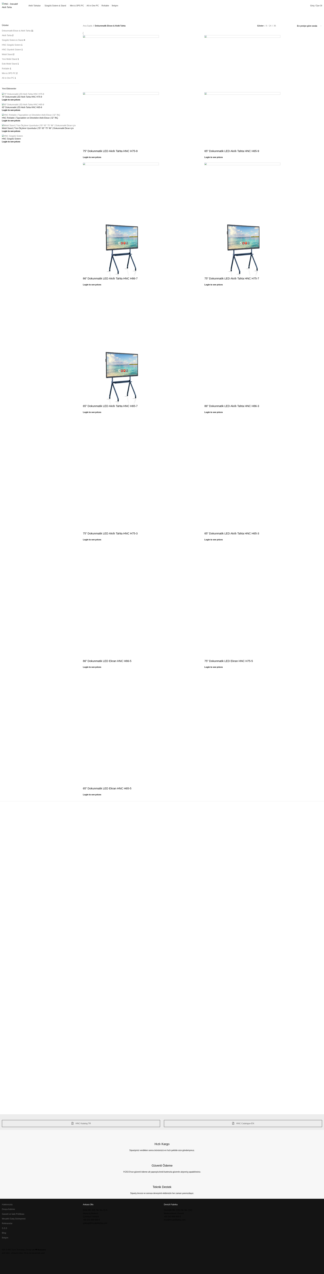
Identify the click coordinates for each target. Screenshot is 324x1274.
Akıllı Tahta (7, 35)
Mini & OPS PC (9, 73)
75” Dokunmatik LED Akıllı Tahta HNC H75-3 (110, 533)
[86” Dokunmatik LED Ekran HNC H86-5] (121, 573)
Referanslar (7, 1223)
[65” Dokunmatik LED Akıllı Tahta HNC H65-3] (242, 446)
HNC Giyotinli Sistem (11, 50)
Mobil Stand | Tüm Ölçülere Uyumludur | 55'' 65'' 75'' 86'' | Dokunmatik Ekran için (38, 128)
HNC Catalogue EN (245, 1123)
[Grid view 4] (291, 26)
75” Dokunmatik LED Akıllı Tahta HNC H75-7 (231, 278)
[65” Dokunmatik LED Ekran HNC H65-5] (121, 701)
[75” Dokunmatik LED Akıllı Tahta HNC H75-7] (242, 191)
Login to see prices (11, 100)
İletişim (5, 1238)
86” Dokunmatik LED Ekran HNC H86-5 (107, 661)
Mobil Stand (7, 54)
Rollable (5, 69)
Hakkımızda (7, 1204)
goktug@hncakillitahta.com (95, 1223)
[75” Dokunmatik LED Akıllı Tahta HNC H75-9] (23, 94)
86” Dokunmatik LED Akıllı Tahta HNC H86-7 (110, 278)
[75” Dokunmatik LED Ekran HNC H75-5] (242, 573)
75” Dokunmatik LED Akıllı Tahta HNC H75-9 (22, 97)
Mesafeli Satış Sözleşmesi (14, 1219)
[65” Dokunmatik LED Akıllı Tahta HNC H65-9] (23, 104)
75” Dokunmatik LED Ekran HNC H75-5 (228, 661)
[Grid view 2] (282, 26)
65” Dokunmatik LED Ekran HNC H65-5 (107, 788)
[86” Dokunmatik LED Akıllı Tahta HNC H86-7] (121, 191)
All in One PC (8, 78)
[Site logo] (12, 5)
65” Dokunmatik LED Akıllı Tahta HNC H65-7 (110, 406)
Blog (4, 1233)
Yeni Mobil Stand (9, 59)
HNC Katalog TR (83, 1123)
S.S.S (4, 1228)
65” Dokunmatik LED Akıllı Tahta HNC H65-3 (231, 533)
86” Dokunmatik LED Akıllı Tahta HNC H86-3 (231, 406)
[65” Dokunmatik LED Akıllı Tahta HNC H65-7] (121, 318)
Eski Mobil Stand (9, 64)
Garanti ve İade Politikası (13, 1214)
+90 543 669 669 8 (91, 1220)
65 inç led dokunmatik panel (34, 1253)
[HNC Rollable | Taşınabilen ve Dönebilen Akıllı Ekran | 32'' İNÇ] (31, 115)
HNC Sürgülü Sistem (11, 45)
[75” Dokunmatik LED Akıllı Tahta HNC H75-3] (121, 446)
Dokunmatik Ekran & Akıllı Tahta (16, 31)
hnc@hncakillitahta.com (174, 1220)
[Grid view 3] (286, 26)
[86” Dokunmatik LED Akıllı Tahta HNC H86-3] (242, 318)
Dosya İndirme (8, 1209)
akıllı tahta (6, 1253)
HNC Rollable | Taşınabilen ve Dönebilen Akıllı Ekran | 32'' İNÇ (30, 118)
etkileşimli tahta (17, 1253)
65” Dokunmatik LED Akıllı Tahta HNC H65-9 (22, 107)
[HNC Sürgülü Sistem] (12, 136)
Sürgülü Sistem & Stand (12, 40)
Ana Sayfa (87, 26)
